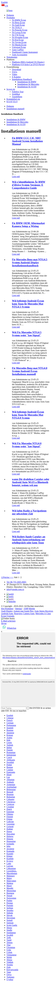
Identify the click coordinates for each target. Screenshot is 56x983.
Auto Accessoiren (19, 54)
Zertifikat (16, 94)
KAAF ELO (12, 101)
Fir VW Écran (18, 35)
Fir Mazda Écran (19, 45)
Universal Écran (19, 47)
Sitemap (18, 608)
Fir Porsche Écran (19, 30)
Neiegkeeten (12, 57)
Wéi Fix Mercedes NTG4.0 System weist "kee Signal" (26, 445)
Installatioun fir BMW (26, 82)
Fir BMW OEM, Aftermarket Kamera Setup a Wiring (28, 225)
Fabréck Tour (18, 91)
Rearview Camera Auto (24, 613)
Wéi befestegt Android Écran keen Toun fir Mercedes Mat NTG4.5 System (28, 303)
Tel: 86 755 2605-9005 (16, 582)
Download (16, 69)
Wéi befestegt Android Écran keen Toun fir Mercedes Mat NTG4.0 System (28, 414)
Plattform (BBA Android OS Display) (28, 62)
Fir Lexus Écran (19, 32)
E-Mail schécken (8, 621)
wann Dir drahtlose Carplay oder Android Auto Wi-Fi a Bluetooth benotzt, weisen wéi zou (30, 482)
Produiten (11, 17)
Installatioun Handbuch (22, 79)
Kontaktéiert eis (13, 99)
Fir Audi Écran (18, 25)
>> (12, 577)
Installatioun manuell (15, 109)
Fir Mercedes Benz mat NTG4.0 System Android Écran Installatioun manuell (29, 371)
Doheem (10, 15)
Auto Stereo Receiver (43, 611)
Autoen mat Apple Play (23, 611)
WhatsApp (11, 628)
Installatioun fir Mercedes (28, 84)
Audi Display (7, 611)
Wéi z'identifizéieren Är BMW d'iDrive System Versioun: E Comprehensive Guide (28, 184)
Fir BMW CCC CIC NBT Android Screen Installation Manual (27, 141)
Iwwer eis (11, 89)
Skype (4, 623)
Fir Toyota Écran (19, 42)
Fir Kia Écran (18, 40)
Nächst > (7, 577)
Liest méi (16, 176)
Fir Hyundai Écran (20, 37)
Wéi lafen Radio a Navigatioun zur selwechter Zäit (29, 512)
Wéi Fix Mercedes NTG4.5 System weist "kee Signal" (26, 334)
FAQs (14, 72)
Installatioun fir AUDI (26, 87)
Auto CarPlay (18, 50)
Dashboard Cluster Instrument (25, 52)
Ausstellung (17, 96)
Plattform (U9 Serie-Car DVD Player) (28, 64)
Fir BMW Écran (19, 20)
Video (14, 74)
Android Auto (7, 613)
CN (6, 6)
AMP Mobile (29, 608)
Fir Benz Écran (18, 22)
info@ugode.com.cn (15, 589)
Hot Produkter (7, 608)
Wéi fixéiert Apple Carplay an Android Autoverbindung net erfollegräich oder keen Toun (28, 539)
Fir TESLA (17, 27)
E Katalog (16, 77)
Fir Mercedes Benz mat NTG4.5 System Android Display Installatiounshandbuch (29, 262)
